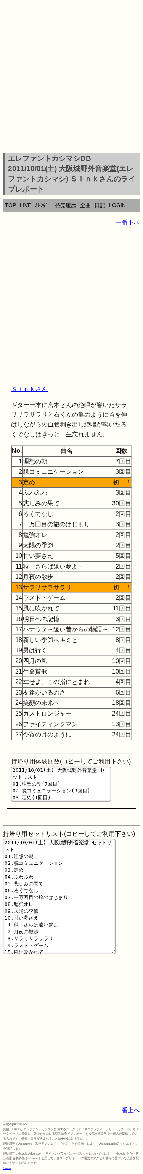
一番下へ (128, 222)
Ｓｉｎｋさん (29, 389)
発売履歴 (65, 205)
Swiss (7, 1168)
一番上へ (128, 1110)
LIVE (25, 205)
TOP (10, 205)
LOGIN (117, 205)
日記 (100, 205)
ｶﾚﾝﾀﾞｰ (43, 205)
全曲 (85, 205)
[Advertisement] (71, 77)
